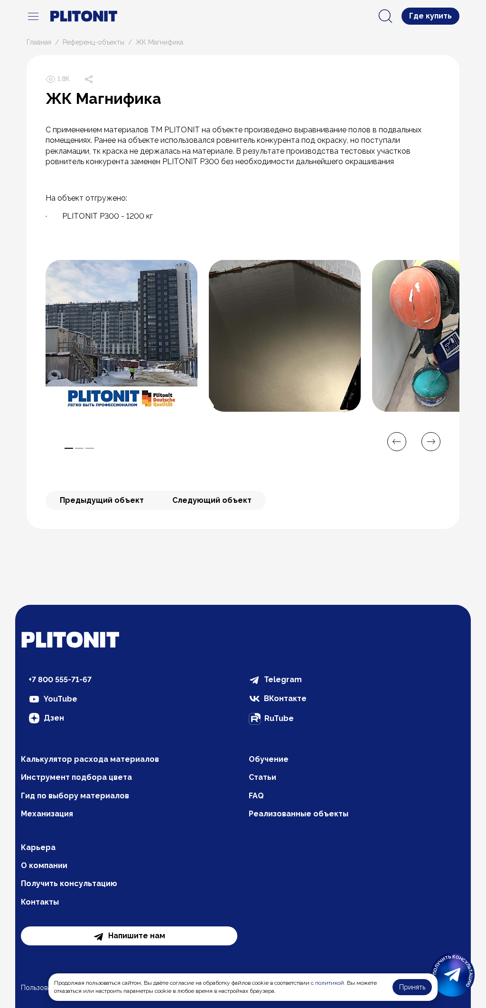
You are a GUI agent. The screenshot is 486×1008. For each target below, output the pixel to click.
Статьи (262, 777)
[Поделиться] (89, 79)
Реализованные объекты (298, 813)
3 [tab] (89, 448)
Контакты (40, 901)
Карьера (38, 847)
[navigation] (33, 16)
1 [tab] (69, 448)
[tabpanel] (121, 336)
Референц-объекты (93, 42)
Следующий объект (212, 500)
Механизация (47, 813)
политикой (329, 983)
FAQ (256, 795)
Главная (39, 42)
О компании (44, 865)
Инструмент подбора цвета (76, 777)
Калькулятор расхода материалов (90, 759)
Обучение (269, 759)
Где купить (430, 15)
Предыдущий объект (102, 500)
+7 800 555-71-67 (60, 679)
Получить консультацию (69, 883)
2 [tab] (79, 448)
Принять (412, 987)
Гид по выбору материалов (75, 795)
